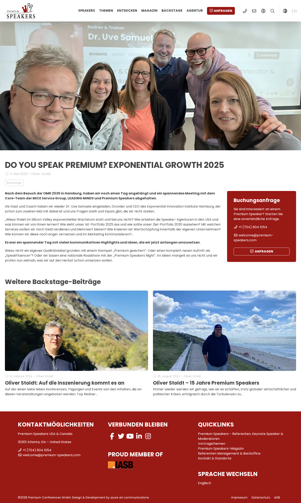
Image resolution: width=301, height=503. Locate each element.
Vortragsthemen (211, 443)
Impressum (239, 497)
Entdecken (127, 10)
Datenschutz (261, 497)
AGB (277, 497)
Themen (106, 10)
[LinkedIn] (139, 436)
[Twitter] (121, 436)
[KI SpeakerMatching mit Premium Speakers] (263, 11)
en (294, 11)
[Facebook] (112, 436)
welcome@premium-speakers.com (253, 238)
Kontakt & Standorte (214, 458)
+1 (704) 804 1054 (253, 227)
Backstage (172, 10)
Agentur (195, 10)
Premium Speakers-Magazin (221, 448)
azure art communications (129, 497)
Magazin (149, 10)
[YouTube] (130, 436)
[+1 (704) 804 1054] (244, 11)
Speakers (86, 10)
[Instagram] (148, 436)
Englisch (204, 483)
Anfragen (223, 10)
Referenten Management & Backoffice (229, 453)
